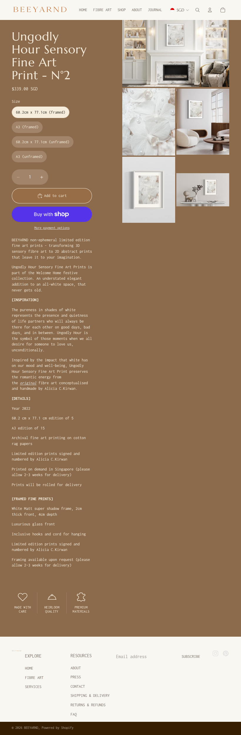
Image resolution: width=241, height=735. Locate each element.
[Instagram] (215, 653)
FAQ (74, 714)
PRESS (76, 677)
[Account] (209, 10)
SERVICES (33, 687)
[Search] (197, 10)
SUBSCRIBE (191, 656)
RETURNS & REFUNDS (88, 705)
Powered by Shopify (57, 727)
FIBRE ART (34, 677)
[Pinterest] (225, 653)
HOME (29, 668)
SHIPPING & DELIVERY (90, 695)
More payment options (52, 228)
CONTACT (78, 686)
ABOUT (76, 668)
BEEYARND (31, 727)
